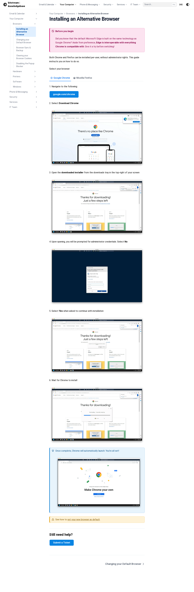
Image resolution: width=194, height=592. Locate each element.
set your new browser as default (83, 519)
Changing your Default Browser (123, 563)
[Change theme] (188, 4)
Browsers (70, 13)
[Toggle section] (36, 13)
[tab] (60, 78)
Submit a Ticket (61, 542)
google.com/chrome (64, 94)
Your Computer (56, 13)
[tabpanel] (97, 297)
